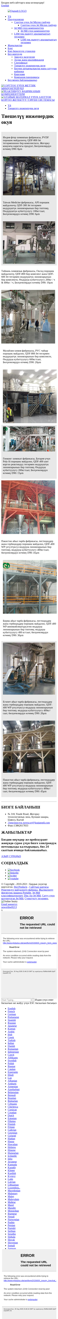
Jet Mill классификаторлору (20, 894)
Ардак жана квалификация (29, 59)
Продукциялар (16, 19)
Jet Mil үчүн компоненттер (35, 31)
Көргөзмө (19, 74)
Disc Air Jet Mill (32, 895)
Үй (9, 16)
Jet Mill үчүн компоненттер (29, 28)
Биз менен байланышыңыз (22, 80)
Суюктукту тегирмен (36, 898)
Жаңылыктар (15, 45)
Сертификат (21, 62)
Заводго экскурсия (24, 57)
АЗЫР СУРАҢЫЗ (11, 856)
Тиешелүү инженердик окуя (29, 65)
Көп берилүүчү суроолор (21, 51)
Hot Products (20, 887)
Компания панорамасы (26, 77)
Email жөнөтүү (9, 904)
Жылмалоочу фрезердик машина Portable (27, 891)
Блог (10, 48)
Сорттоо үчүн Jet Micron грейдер (32, 22)
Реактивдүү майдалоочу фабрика (19, 889)
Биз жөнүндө (15, 54)
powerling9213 (9, 907)
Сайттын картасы (39, 887)
